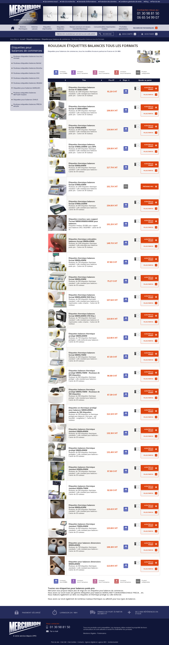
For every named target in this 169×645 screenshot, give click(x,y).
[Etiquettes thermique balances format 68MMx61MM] (57, 509)
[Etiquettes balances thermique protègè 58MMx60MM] (57, 337)
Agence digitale (90, 642)
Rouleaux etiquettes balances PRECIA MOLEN (27, 105)
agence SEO (102, 642)
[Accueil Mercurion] (12, 28)
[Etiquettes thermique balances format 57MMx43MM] (57, 186)
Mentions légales (89, 633)
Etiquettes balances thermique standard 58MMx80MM (82, 430)
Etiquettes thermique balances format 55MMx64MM (82, 164)
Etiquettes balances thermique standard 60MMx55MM (82, 468)
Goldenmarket (113, 642)
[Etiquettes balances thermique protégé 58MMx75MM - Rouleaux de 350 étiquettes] (57, 394)
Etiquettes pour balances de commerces (27, 48)
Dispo (125, 80)
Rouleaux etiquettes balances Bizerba (27, 68)
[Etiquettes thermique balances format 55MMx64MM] (57, 167)
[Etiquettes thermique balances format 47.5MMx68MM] (57, 110)
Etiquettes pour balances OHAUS (25, 100)
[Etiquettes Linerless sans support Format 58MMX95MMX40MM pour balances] (57, 224)
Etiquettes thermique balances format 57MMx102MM (82, 202)
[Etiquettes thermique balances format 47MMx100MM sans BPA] (57, 148)
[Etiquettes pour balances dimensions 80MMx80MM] (57, 565)
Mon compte (127, 34)
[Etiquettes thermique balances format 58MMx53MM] (57, 281)
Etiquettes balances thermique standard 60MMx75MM (82, 487)
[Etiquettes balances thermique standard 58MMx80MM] (57, 433)
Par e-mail (54, 631)
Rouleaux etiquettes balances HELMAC (27, 83)
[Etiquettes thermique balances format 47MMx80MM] (57, 129)
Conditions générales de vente (131, 1)
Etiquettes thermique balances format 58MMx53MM (82, 278)
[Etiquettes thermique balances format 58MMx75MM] (57, 356)
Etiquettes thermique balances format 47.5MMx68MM (82, 107)
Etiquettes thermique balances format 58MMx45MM (82, 259)
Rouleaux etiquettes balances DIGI (26, 73)
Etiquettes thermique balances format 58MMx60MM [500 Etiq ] (82, 296)
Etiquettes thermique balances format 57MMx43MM (82, 183)
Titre (84, 80)
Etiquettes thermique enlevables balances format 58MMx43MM (82, 240)
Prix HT (111, 80)
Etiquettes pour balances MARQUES (26, 88)
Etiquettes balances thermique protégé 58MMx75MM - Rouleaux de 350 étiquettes (84, 391)
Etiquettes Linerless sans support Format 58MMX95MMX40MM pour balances (83, 221)
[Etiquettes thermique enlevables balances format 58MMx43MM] (57, 243)
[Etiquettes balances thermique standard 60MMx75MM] (57, 490)
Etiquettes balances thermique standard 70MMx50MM (82, 525)
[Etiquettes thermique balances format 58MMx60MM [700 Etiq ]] (57, 318)
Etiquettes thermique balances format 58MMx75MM (82, 354)
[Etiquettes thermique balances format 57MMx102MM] (57, 205)
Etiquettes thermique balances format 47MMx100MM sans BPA (82, 145)
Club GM (63, 642)
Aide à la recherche (68, 1)
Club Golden (72, 642)
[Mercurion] (25, 14)
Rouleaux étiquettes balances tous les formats (27, 57)
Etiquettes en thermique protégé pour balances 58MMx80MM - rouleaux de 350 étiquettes (83, 410)
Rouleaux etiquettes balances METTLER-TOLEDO (24, 94)
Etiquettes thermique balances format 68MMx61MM (82, 506)
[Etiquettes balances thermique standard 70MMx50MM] (57, 528)
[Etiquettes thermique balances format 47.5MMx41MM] (57, 91)
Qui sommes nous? (51, 1)
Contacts (81, 642)
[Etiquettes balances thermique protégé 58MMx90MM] (57, 452)
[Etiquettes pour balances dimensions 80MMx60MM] (57, 547)
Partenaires (101, 633)
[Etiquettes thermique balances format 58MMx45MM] (57, 262)
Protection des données (108, 1)
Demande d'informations (87, 1)
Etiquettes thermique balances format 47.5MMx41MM (82, 88)
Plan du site (156, 1)
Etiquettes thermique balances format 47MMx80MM (82, 126)
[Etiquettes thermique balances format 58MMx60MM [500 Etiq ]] (57, 300)
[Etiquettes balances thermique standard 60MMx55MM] (57, 471)
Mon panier (149, 34)
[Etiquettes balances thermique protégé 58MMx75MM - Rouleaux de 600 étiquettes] (57, 375)
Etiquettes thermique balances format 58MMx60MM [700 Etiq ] (82, 315)
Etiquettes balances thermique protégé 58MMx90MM (82, 449)
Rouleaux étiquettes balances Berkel (27, 63)
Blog (146, 1)
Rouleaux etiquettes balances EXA (26, 78)
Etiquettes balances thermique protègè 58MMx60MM (82, 335)
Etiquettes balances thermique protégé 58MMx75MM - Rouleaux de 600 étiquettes (84, 373)
